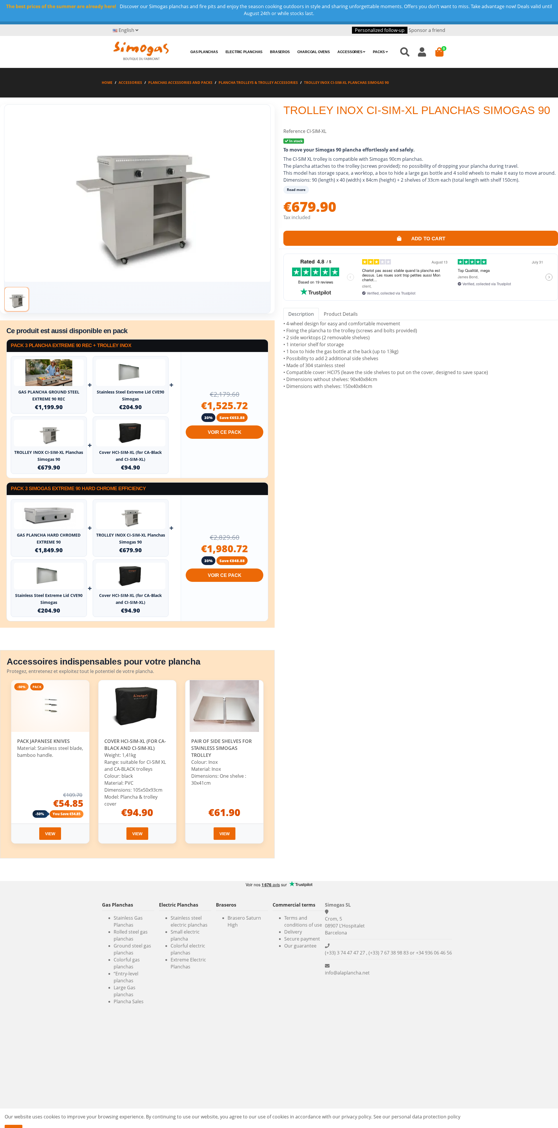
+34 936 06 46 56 (434, 953)
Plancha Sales (129, 1001)
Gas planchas (204, 52)
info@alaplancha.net (347, 973)
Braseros (279, 52)
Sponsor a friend (427, 30)
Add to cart (427, 238)
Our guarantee (300, 946)
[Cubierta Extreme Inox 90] (131, 372)
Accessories (350, 52)
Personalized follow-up (380, 30)
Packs (379, 52)
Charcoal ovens (313, 52)
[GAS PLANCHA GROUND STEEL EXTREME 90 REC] (49, 372)
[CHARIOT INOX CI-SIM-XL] (49, 433)
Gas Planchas (117, 905)
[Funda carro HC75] (131, 433)
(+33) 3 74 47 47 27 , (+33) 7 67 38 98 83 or (370, 953)
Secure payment (302, 939)
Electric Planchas (244, 52)
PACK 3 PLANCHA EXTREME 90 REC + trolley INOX (71, 345)
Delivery (293, 932)
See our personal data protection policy (416, 1116)
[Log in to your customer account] (422, 52)
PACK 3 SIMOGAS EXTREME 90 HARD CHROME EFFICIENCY (78, 488)
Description (301, 314)
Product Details (341, 314)
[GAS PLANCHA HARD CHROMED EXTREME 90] (49, 515)
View (50, 833)
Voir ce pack (225, 432)
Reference (294, 131)
